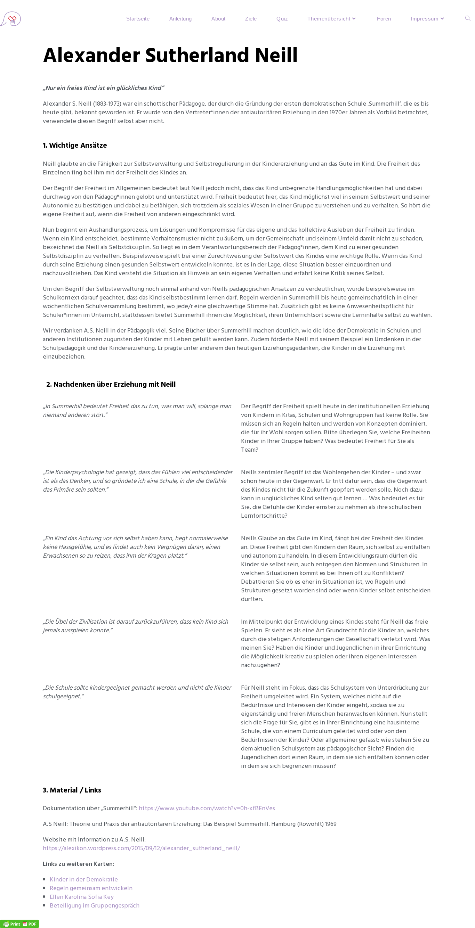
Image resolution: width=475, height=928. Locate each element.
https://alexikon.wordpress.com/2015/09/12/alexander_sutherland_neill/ (141, 848)
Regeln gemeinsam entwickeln (91, 888)
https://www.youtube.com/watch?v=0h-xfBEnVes (207, 808)
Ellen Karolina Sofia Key (82, 897)
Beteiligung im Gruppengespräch (94, 906)
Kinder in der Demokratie (84, 879)
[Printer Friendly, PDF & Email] (19, 923)
